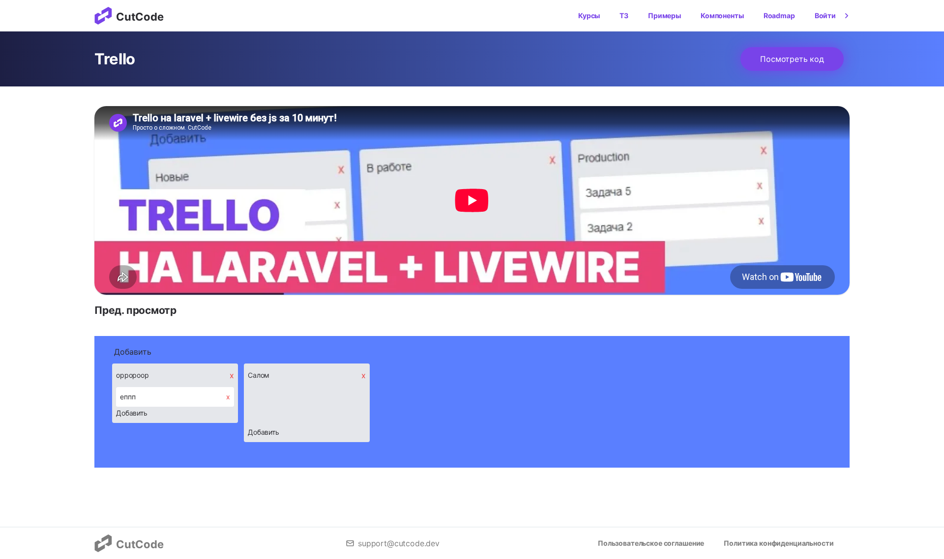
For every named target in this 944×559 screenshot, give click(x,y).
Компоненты (722, 15)
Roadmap (779, 15)
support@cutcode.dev (399, 543)
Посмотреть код (792, 59)
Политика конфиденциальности (778, 543)
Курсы (589, 15)
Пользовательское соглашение (651, 543)
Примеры (664, 15)
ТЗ (624, 15)
